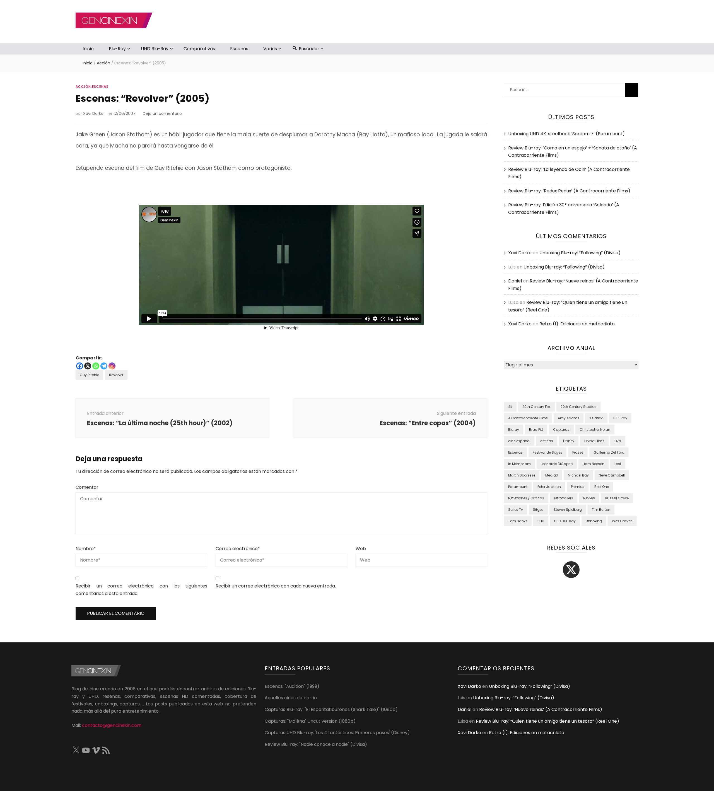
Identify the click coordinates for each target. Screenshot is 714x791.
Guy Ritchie (89, 374)
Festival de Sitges (547, 452)
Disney (568, 441)
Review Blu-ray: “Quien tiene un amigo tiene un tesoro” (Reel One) (547, 721)
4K (510, 406)
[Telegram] (103, 365)
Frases (577, 452)
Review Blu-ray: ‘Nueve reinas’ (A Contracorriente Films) (540, 709)
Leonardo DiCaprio (557, 463)
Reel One (601, 486)
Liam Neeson (593, 463)
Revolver (116, 374)
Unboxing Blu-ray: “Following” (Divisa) (580, 253)
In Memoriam (519, 463)
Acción (83, 86)
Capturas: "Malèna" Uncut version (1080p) (310, 721)
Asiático (596, 418)
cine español (519, 441)
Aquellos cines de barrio (291, 698)
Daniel (515, 281)
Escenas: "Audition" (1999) (292, 686)
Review (589, 498)
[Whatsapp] (95, 365)
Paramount (517, 486)
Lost (617, 463)
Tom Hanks (517, 521)
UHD (540, 521)
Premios (577, 486)
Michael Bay (578, 475)
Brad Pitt (536, 429)
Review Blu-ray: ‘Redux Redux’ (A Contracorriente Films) (569, 191)
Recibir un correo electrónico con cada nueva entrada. (276, 586)
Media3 (551, 475)
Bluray (513, 429)
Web (361, 548)
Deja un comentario (162, 113)
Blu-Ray (117, 48)
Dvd (617, 441)
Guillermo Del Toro (609, 452)
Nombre (86, 548)
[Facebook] (79, 365)
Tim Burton (601, 509)
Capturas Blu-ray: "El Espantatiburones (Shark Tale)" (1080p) (331, 709)
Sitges (538, 509)
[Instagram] (111, 365)
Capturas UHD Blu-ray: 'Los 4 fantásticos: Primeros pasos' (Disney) (337, 732)
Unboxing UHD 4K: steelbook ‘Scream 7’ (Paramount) (566, 133)
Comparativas (199, 48)
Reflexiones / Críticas (526, 498)
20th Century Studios (578, 406)
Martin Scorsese (521, 475)
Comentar (87, 487)
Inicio (88, 48)
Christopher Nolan (595, 429)
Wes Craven (622, 521)
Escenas (239, 48)
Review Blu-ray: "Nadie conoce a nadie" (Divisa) (316, 744)
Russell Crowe (617, 498)
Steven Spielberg (568, 509)
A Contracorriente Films (528, 418)
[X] (87, 365)
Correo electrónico (238, 548)
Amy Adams (568, 418)
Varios (270, 48)
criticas (546, 441)
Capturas (561, 429)
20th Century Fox (536, 406)
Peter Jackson (549, 486)
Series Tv (515, 509)
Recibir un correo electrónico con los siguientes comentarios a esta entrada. (141, 590)
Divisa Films (594, 441)
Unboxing (594, 521)
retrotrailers (563, 498)
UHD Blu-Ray (154, 48)
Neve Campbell (612, 475)
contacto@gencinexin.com (111, 725)
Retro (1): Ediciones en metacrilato (577, 324)
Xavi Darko (93, 113)
